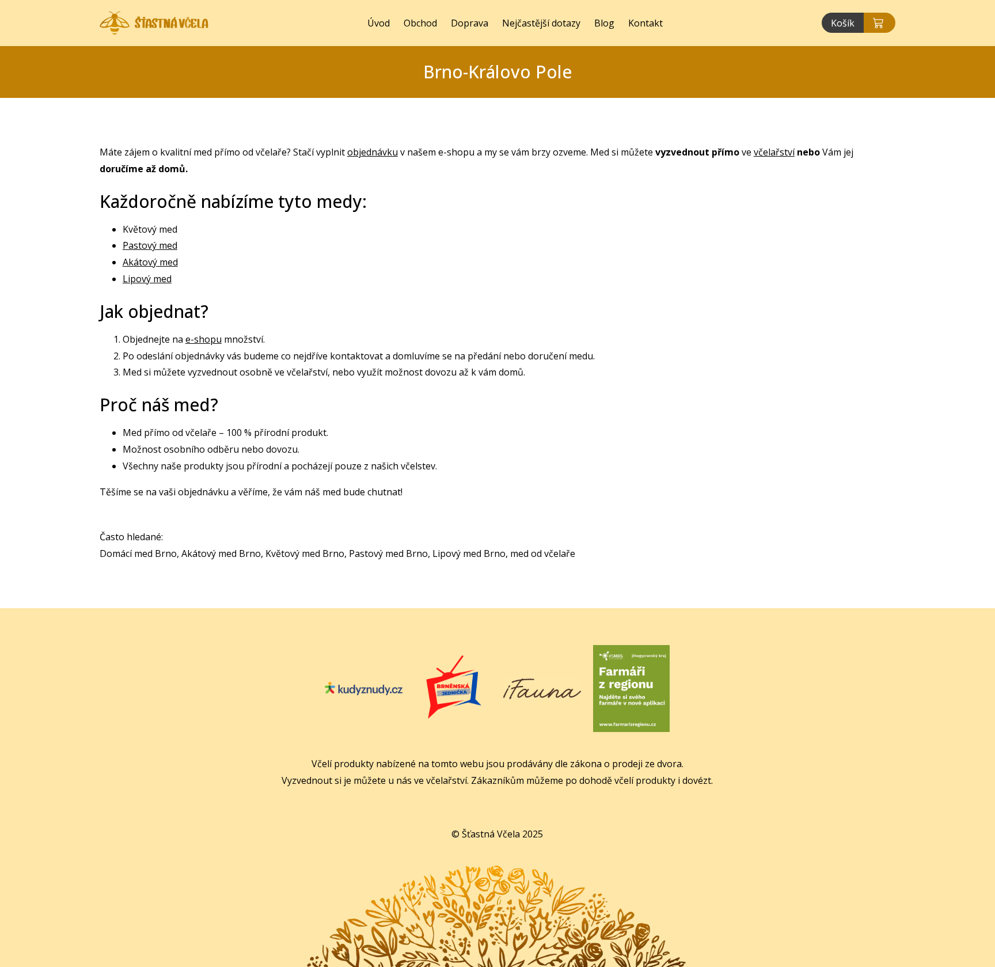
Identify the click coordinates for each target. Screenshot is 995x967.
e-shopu (203, 339)
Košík (843, 23)
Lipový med (147, 278)
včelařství (774, 152)
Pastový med (150, 245)
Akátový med (150, 262)
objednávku (372, 152)
